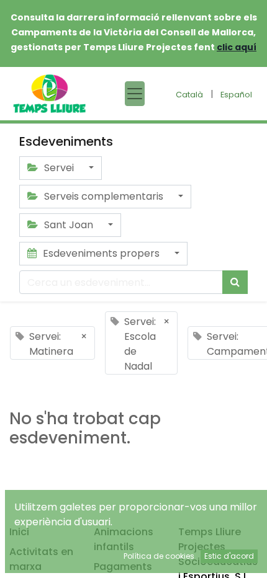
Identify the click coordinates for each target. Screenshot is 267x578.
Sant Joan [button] (69, 225)
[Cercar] (235, 282)
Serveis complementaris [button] (104, 196)
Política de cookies (159, 556)
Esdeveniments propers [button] (101, 253)
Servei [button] (59, 168)
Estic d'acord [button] (229, 556)
